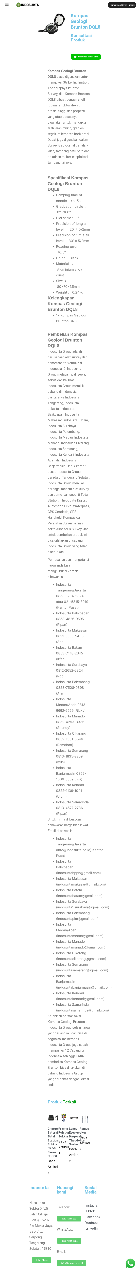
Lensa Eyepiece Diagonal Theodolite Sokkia (76, 1136)
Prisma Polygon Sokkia (64, 1132)
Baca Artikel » (53, 1167)
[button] (7, 5)
